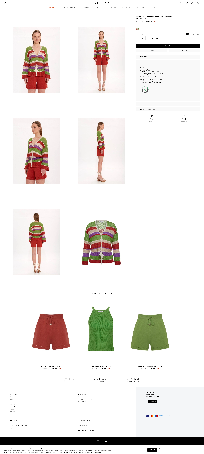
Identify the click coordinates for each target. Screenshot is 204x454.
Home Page (6, 10)
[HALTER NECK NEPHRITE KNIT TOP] (101, 329)
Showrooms (81, 397)
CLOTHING (85, 7)
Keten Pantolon (14, 406)
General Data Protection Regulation (20, 425)
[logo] (102, 3)
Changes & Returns (83, 425)
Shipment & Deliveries (84, 428)
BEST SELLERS (139, 7)
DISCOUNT (152, 7)
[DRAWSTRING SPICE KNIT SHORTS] (52, 329)
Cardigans (18, 10)
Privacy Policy (14, 423)
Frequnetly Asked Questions (86, 430)
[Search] (181, 3)
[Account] (192, 3)
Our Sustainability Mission (85, 399)
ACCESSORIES (125, 7)
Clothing (12, 404)
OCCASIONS (112, 7)
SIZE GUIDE (143, 56)
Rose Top (101, 363)
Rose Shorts (52, 363)
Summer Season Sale (69, 7)
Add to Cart (168, 45)
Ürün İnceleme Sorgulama (85, 420)
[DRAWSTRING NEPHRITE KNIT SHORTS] (150, 329)
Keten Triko (13, 394)
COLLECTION (12, 10)
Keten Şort (13, 402)
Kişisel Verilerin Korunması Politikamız (21, 428)
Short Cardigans (26, 10)
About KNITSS (82, 402)
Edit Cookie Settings (16, 420)
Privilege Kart (82, 394)
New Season (52, 7)
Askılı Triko (13, 397)
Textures (12, 411)
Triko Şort (13, 399)
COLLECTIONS (98, 7)
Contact (80, 423)
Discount (12, 409)
